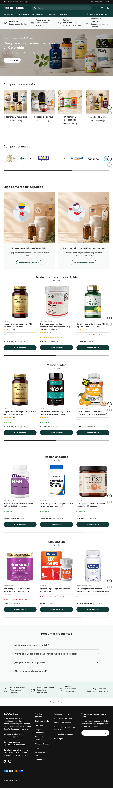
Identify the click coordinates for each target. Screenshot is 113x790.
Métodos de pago (42, 744)
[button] (108, 7)
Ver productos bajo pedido (84, 263)
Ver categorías (12, 60)
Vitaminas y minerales (15, 116)
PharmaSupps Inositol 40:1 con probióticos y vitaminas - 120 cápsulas (17, 591)
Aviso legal (58, 738)
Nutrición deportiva (43, 116)
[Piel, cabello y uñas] (97, 101)
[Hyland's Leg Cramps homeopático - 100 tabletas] (56, 566)
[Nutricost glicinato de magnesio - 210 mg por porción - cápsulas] (56, 481)
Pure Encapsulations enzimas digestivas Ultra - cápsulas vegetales (92, 589)
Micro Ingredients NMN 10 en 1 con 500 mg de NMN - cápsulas (18, 504)
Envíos (37, 748)
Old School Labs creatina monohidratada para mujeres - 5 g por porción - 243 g (55, 326)
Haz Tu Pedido (13, 780)
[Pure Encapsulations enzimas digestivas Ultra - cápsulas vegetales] (92, 566)
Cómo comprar (96, 2)
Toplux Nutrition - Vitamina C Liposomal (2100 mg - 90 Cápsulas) (91, 413)
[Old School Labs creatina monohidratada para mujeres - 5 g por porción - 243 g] (56, 301)
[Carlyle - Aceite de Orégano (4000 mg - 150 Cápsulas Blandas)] (92, 301)
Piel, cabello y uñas (98, 116)
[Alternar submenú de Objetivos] (28, 14)
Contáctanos (40, 760)
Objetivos (22, 14)
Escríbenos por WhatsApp (14, 737)
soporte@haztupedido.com (15, 745)
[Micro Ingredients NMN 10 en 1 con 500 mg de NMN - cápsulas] (20, 481)
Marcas (52, 14)
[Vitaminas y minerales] (15, 101)
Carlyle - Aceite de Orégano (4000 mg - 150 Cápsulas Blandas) (91, 325)
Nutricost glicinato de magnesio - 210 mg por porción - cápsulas (56, 504)
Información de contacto (64, 734)
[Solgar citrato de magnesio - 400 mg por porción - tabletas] (20, 301)
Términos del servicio (62, 723)
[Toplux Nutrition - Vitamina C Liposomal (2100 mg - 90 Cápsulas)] (92, 389)
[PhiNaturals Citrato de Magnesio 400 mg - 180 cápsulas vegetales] (56, 389)
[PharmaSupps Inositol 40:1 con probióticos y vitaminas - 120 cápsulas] (20, 566)
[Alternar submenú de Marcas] (56, 14)
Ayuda (107, 2)
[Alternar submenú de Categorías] (15, 14)
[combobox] (62, 7)
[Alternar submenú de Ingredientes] (45, 14)
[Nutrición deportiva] (43, 101)
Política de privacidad (63, 718)
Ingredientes (37, 14)
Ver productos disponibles (29, 263)
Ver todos (56, 280)
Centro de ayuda (42, 721)
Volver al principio (56, 702)
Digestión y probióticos (70, 118)
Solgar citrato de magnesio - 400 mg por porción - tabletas (20, 325)
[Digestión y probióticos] (70, 101)
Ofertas (63, 14)
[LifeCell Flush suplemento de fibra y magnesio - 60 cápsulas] (92, 481)
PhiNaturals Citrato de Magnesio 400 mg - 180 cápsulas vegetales (56, 413)
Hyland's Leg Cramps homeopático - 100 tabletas (56, 589)
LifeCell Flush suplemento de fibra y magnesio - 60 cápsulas (92, 504)
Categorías (8, 14)
